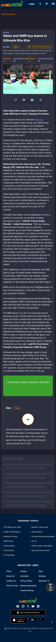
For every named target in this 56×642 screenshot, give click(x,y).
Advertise (24, 576)
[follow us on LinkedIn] (38, 606)
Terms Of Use (12, 585)
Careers (23, 571)
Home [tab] (32, 4)
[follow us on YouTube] (33, 606)
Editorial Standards (28, 585)
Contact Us (11, 581)
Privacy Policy (26, 581)
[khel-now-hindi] (53, 4)
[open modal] (50, 587)
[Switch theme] (46, 4)
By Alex (6, 47)
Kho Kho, (39, 119)
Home (8, 571)
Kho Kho (6, 32)
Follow (16, 47)
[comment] (24, 100)
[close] (52, 622)
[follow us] (32, 100)
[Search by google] (40, 4)
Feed (41, 571)
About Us (10, 576)
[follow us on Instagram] (23, 606)
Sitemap (42, 576)
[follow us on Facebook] (17, 606)
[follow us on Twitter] (28, 606)
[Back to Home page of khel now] (12, 4)
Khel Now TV (44, 581)
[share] (40, 100)
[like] (15, 100)
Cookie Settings (27, 590)
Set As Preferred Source (41, 47)
